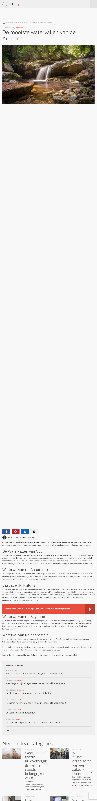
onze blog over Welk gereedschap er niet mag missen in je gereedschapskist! (48, 655)
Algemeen (19, 28)
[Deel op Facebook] (6, 531)
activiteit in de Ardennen (29, 542)
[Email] (34, 531)
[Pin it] (16, 531)
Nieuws (10, 23)
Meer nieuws (10, 730)
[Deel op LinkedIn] (25, 531)
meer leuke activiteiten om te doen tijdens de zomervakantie (38, 650)
